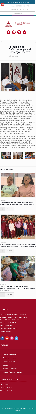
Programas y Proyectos (9, 358)
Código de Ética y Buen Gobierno (12, 372)
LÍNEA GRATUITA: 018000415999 (19, 2)
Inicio (4, 351)
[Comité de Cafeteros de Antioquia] (18, 21)
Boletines (5, 365)
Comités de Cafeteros (9, 361)
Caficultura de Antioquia (9, 354)
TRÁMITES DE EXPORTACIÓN (19, 9)
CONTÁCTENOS (18, 13)
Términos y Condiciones (10, 368)
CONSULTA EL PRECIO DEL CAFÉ (19, 6)
